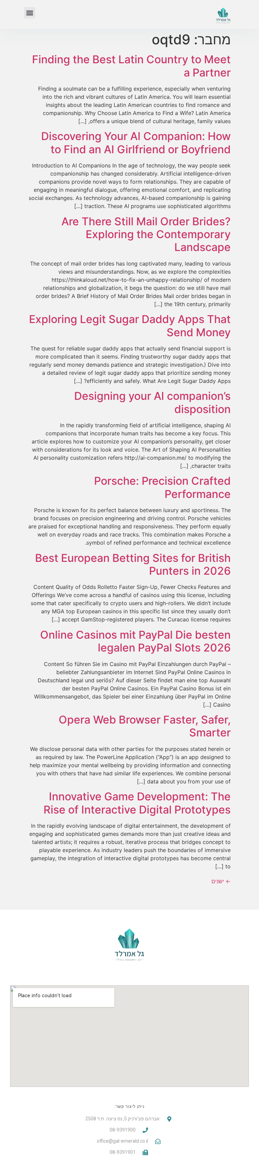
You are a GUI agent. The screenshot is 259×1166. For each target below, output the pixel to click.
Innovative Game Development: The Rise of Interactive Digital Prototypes (137, 803)
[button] (29, 12)
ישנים (221, 881)
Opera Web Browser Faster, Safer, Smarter (145, 726)
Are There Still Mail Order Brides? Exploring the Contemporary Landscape (146, 234)
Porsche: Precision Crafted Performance (162, 487)
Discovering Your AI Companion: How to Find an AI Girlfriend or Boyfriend (136, 143)
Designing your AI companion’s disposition (152, 402)
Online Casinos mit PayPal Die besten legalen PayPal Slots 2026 (135, 641)
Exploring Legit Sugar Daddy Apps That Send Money (130, 326)
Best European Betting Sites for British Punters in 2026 (133, 564)
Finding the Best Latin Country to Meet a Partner (131, 66)
